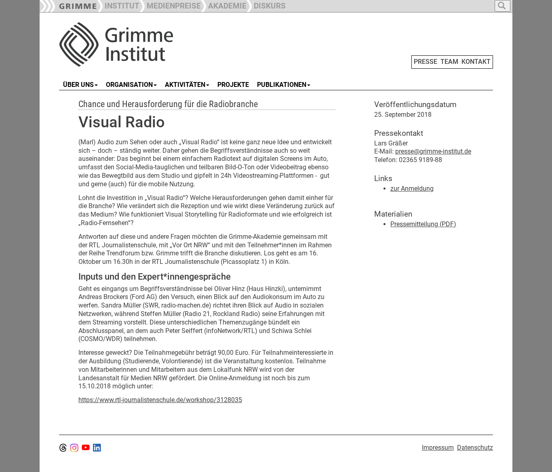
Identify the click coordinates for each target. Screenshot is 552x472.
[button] (170, 5)
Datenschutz (475, 447)
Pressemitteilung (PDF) (423, 224)
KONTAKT (476, 61)
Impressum (438, 447)
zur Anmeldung (412, 188)
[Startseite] (150, 44)
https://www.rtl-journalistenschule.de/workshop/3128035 (160, 400)
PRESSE (425, 61)
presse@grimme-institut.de (433, 151)
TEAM (449, 61)
